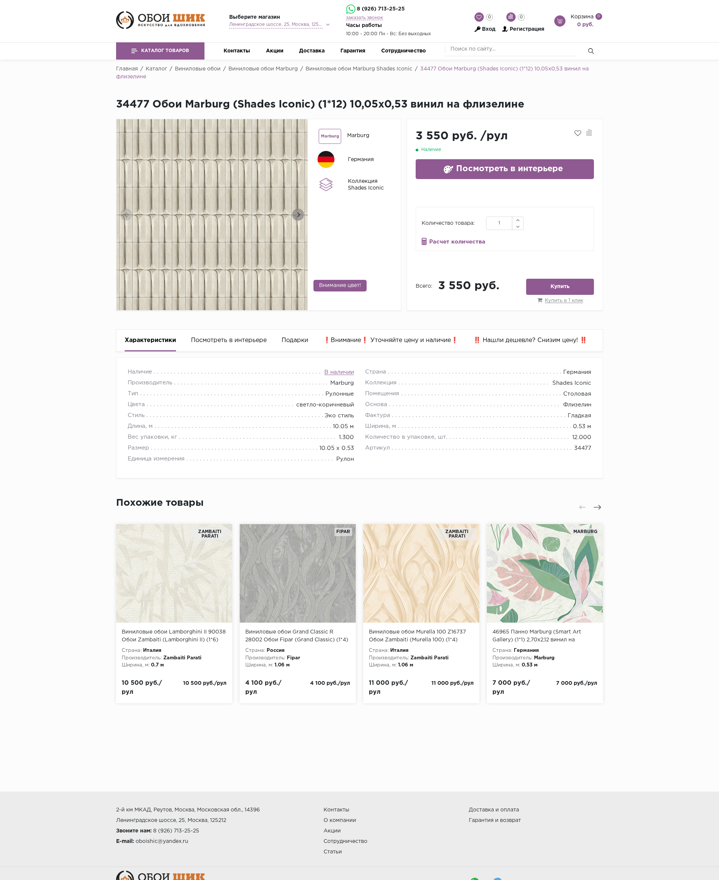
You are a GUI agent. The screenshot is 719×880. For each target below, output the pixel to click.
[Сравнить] (589, 133)
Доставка (312, 51)
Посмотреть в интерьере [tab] (229, 340)
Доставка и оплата (494, 810)
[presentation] (126, 215)
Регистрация (527, 29)
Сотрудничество (403, 51)
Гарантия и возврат (495, 820)
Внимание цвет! (340, 285)
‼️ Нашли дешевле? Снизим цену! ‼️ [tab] (530, 340)
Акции (274, 51)
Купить (560, 286)
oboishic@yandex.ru (162, 841)
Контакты (237, 51)
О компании (340, 820)
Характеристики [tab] (150, 340)
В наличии (339, 372)
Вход (488, 29)
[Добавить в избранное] (578, 133)
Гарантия (352, 51)
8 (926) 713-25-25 (381, 9)
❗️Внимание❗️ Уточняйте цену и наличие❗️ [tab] (390, 340)
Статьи (333, 852)
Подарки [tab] (295, 340)
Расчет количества (457, 241)
